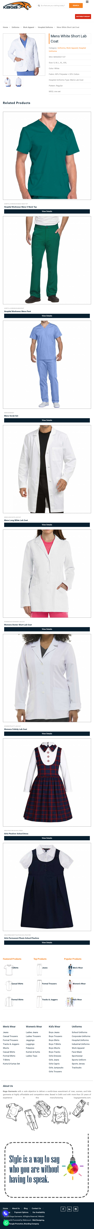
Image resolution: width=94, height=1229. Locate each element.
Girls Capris (54, 1063)
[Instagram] (75, 1209)
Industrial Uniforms (81, 1044)
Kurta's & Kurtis (33, 1052)
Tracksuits (77, 1067)
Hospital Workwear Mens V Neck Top (16, 204)
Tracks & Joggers (50, 999)
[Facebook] (63, 1209)
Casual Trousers (10, 1036)
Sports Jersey (78, 1063)
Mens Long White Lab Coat (12, 517)
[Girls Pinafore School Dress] (47, 782)
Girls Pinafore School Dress (13, 830)
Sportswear (77, 1056)
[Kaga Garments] (17, 5)
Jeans (44, 968)
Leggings (30, 1044)
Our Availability (39, 1212)
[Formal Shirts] (6, 1001)
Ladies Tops (31, 1056)
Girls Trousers (55, 1071)
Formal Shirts (17, 999)
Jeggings (30, 1040)
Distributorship (83, 16)
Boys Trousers (55, 1036)
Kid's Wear (77, 999)
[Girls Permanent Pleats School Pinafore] (47, 887)
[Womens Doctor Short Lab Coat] (47, 574)
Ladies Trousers (33, 1036)
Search (76, 5)
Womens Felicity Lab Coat (12, 726)
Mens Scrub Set (9, 412)
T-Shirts (15, 968)
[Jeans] (37, 970)
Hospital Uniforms (45, 27)
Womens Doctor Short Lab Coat (14, 621)
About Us (16, 1208)
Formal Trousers (49, 983)
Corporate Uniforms (81, 1036)
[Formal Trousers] (37, 985)
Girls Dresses (55, 1056)
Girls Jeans (54, 1060)
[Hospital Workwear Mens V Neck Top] (47, 156)
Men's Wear (78, 968)
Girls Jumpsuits (56, 1067)
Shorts (6, 1048)
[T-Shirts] (6, 970)
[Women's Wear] (67, 985)
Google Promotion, (16, 1224)
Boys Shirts (54, 1040)
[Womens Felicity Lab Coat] (47, 678)
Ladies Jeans (32, 1032)
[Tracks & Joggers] (37, 1001)
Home (5, 27)
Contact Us (36, 1208)
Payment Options (21, 1212)
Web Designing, (38, 1220)
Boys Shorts (54, 1048)
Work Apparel (28, 27)
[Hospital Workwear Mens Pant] (47, 260)
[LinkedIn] (69, 1209)
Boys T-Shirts (55, 1044)
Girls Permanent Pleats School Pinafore (17, 935)
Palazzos (30, 1048)
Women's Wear (79, 983)
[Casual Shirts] (6, 985)
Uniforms (15, 27)
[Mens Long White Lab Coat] (47, 469)
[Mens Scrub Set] (47, 365)
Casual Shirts (17, 983)
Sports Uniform (79, 1060)
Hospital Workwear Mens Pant (14, 308)
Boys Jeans (54, 1032)
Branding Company (31, 1224)
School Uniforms (79, 1032)
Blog (26, 1208)
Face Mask (77, 1052)
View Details (47, 211)
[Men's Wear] (67, 970)
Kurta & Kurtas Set (11, 1063)
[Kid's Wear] (67, 1001)
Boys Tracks (54, 1052)
